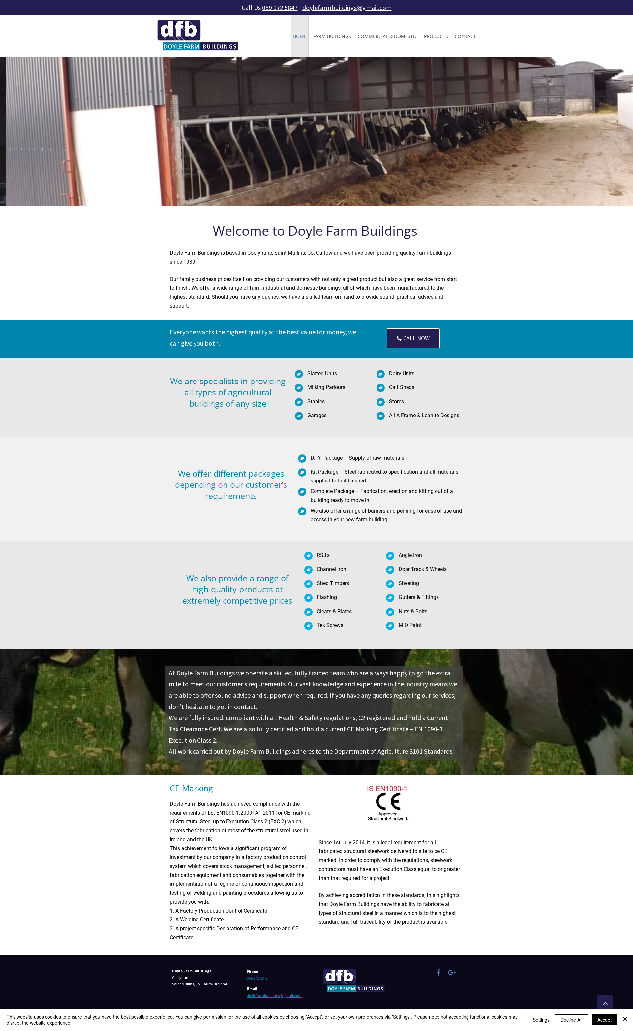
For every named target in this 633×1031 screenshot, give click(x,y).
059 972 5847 (280, 7)
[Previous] (36, 132)
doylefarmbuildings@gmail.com (347, 7)
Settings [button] (541, 1019)
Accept (604, 1019)
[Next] (597, 132)
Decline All (571, 1019)
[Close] (625, 1020)
